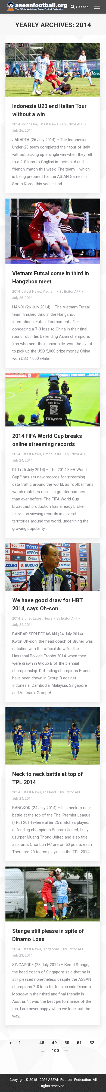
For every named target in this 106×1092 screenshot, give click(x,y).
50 (66, 1042)
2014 (16, 124)
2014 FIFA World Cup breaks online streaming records (47, 440)
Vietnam (49, 291)
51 (79, 1042)
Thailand (49, 792)
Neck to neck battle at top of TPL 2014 (47, 778)
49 (54, 1042)
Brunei (26, 618)
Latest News (48, 124)
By (72, 124)
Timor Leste (52, 454)
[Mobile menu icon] (97, 7)
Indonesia (29, 124)
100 (55, 1050)
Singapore (51, 949)
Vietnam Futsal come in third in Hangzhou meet (50, 277)
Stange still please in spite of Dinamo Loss (48, 935)
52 (91, 1042)
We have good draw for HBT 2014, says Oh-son (47, 604)
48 (41, 1042)
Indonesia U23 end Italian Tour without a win (49, 110)
